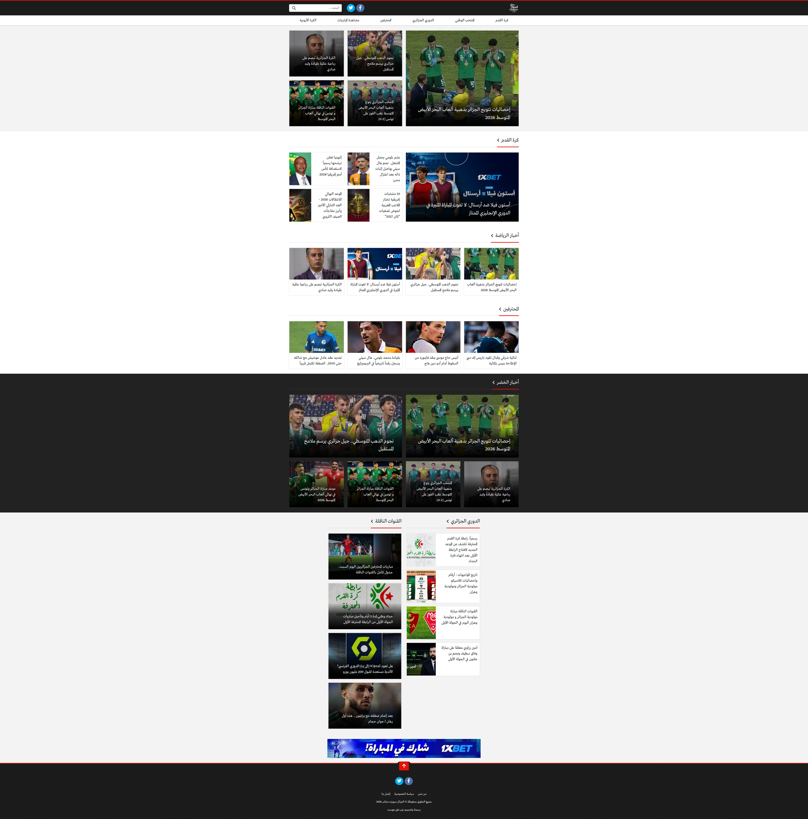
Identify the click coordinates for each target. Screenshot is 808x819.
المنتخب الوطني (464, 20)
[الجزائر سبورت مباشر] (513, 8)
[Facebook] (360, 8)
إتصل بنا (385, 794)
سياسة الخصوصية (404, 794)
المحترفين (385, 20)
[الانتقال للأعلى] (404, 765)
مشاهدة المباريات (348, 20)
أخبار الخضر (507, 382)
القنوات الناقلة (387, 521)
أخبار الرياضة (506, 236)
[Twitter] (351, 8)
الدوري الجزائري (423, 20)
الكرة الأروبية (308, 20)
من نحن (422, 794)
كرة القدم (502, 20)
